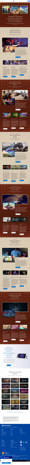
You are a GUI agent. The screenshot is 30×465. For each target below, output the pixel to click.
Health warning (12, 444)
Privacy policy (13, 458)
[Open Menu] (1, 1)
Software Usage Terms (26, 458)
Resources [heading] (12, 440)
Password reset (3, 445)
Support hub (3, 441)
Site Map (20, 458)
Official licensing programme (14, 447)
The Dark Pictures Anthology (6, 279)
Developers (12, 445)
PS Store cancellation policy (14, 442)
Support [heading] (3, 440)
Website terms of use (17, 458)
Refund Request (3, 446)
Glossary (12, 446)
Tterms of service (12, 441)
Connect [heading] (21, 440)
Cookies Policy (22, 458)
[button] (9, 49)
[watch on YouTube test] (12, 51)
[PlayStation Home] (14, 1)
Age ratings (12, 443)
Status (2, 443)
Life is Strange (17, 279)
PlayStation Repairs (4, 444)
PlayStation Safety (4, 442)
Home (2, 427)
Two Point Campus (16, 121)
